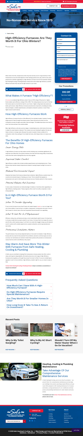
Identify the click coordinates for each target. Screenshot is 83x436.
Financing (66, 422)
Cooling (50, 414)
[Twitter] (34, 421)
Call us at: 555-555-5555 (34, 89)
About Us (66, 414)
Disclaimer (31, 433)
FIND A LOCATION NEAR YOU (13, 421)
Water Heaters (52, 422)
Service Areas (67, 416)
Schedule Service (69, 6)
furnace (8, 100)
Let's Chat (76, 430)
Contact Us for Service (15, 89)
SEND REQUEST (66, 78)
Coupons (66, 420)
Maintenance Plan (68, 418)
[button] (66, 106)
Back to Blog (10, 33)
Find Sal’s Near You (14, 1)
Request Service (66, 102)
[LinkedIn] (32, 421)
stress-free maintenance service (62, 394)
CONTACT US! (53, 6)
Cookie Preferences (56, 433)
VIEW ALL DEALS (65, 109)
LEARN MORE (65, 130)
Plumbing (51, 418)
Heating (51, 416)
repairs (39, 206)
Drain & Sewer (52, 420)
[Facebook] (30, 421)
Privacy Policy (42, 433)
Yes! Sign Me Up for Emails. (62, 66)
